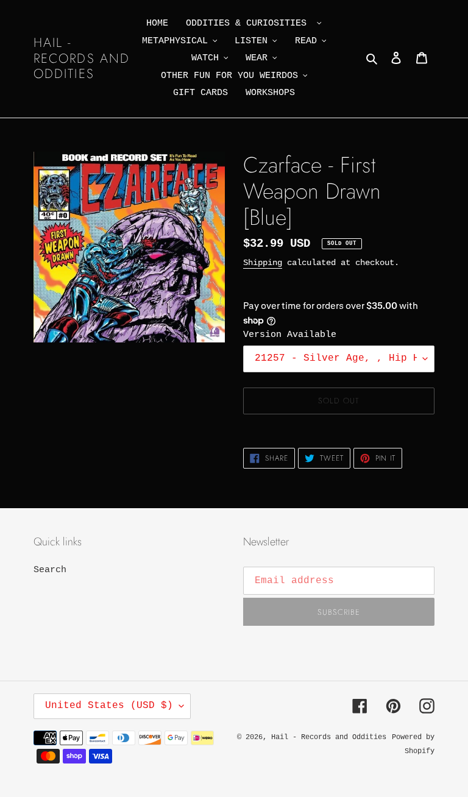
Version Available (289, 335)
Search (50, 570)
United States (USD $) (109, 705)
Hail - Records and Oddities (82, 58)
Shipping (262, 262)
